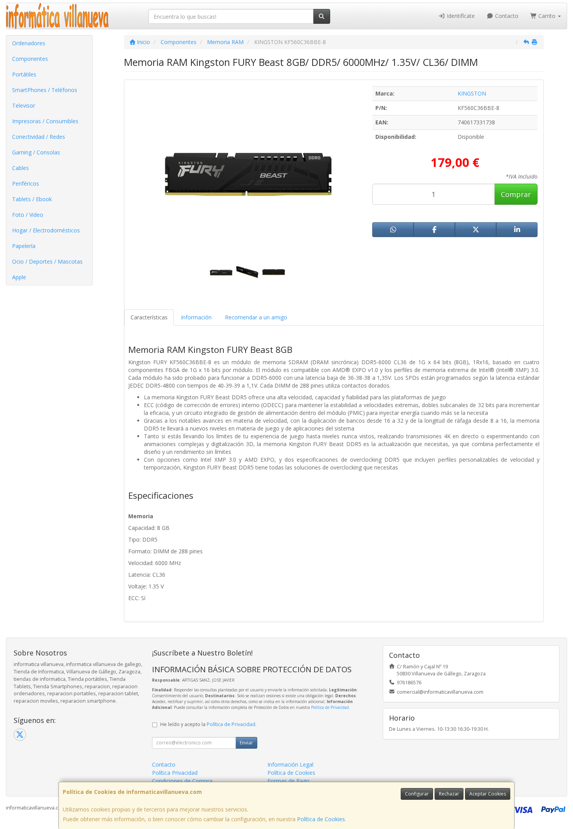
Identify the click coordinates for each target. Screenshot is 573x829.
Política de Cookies (321, 819)
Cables (20, 168)
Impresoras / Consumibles (45, 121)
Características (149, 317)
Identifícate (460, 15)
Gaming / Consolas (36, 152)
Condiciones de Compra (182, 781)
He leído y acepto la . (208, 724)
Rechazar (449, 793)
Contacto (505, 15)
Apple (19, 277)
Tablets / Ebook (32, 199)
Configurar (417, 793)
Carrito (547, 15)
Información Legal (290, 764)
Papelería (23, 246)
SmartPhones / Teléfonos (44, 90)
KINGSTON (472, 93)
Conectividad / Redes (38, 136)
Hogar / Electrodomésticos (46, 230)
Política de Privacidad (330, 707)
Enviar (246, 742)
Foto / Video (27, 214)
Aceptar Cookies (487, 793)
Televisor (23, 105)
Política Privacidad (175, 772)
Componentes (30, 58)
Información (196, 317)
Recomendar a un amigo (256, 317)
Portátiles (24, 74)
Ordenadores (28, 43)
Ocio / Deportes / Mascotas (47, 261)
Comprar (516, 194)
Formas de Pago (288, 781)
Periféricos (25, 183)
